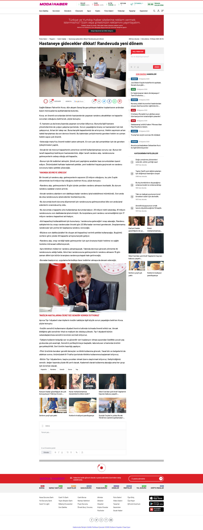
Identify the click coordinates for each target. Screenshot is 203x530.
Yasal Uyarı (126, 527)
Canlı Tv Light (44, 504)
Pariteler (128, 487)
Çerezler (102, 527)
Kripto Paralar (157, 487)
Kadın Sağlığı (61, 39)
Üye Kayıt (131, 501)
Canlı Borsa (82, 497)
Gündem (67, 11)
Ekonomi (79, 11)
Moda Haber (43, 39)
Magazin (52, 39)
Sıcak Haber (118, 510)
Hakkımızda (77, 527)
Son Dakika (43, 11)
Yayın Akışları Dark (65, 501)
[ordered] (67, 452)
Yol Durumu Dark (45, 501)
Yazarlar (132, 11)
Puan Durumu (101, 487)
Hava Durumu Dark (46, 497)
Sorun (70, 369)
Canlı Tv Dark (63, 497)
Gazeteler (144, 11)
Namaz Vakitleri (55, 487)
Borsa (41, 487)
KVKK (107, 527)
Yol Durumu (141, 487)
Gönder (46, 452)
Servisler (56, 11)
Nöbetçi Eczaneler (66, 504)
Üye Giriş (131, 497)
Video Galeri (117, 501)
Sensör (62, 369)
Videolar (121, 11)
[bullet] (71, 452)
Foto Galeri (108, 11)
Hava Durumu (86, 487)
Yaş (77, 369)
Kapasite (44, 369)
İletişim (84, 527)
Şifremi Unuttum (134, 504)
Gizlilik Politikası (92, 527)
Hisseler (115, 487)
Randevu (53, 369)
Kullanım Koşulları (116, 527)
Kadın (97, 11)
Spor (89, 11)
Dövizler (100, 501)
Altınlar (100, 497)
